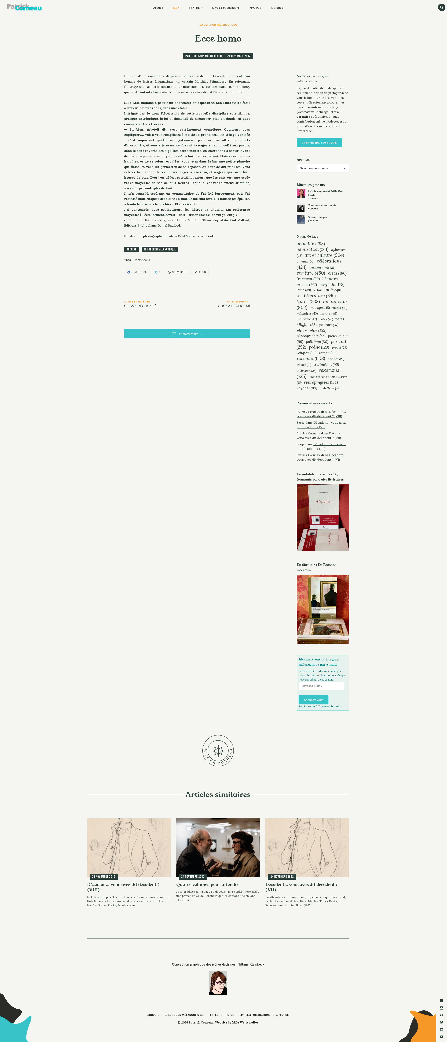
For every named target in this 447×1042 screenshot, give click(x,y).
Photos (229, 1015)
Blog (176, 7)
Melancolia (142, 260)
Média (339, 308)
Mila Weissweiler (245, 1022)
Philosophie (311, 330)
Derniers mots (322, 267)
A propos (277, 7)
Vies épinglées (321, 382)
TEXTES (194, 7)
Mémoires (307, 313)
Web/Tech (330, 388)
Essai (337, 273)
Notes (326, 319)
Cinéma (305, 261)
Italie (304, 290)
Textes (213, 1015)
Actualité (311, 243)
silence (304, 365)
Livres (308, 301)
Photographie (311, 336)
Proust (339, 347)
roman (327, 353)
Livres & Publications (226, 7)
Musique (320, 307)
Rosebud (311, 358)
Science (336, 359)
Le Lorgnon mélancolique (218, 25)
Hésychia (332, 284)
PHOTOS (255, 7)
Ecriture (311, 273)
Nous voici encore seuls (322, 205)
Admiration (312, 249)
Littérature (320, 295)
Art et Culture (324, 255)
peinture (328, 325)
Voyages (307, 388)
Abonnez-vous (313, 700)
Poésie (319, 347)
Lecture (321, 290)
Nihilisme (307, 319)
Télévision (306, 371)
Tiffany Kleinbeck (251, 964)
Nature (328, 313)
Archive (132, 249)
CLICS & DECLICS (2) (140, 306)
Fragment (308, 278)
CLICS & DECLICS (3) (234, 306)
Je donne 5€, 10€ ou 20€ (319, 143)
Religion (306, 353)
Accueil (158, 7)
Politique (317, 341)
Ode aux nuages (317, 217)
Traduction (326, 364)
